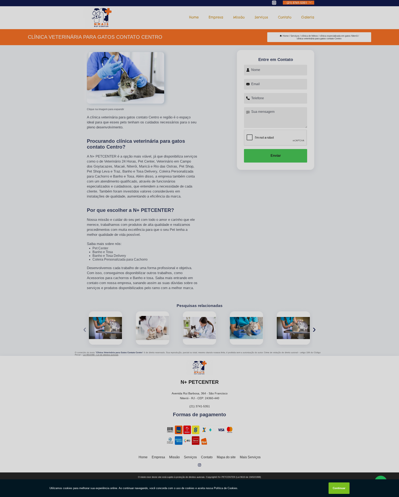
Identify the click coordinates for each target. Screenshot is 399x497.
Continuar (339, 488)
